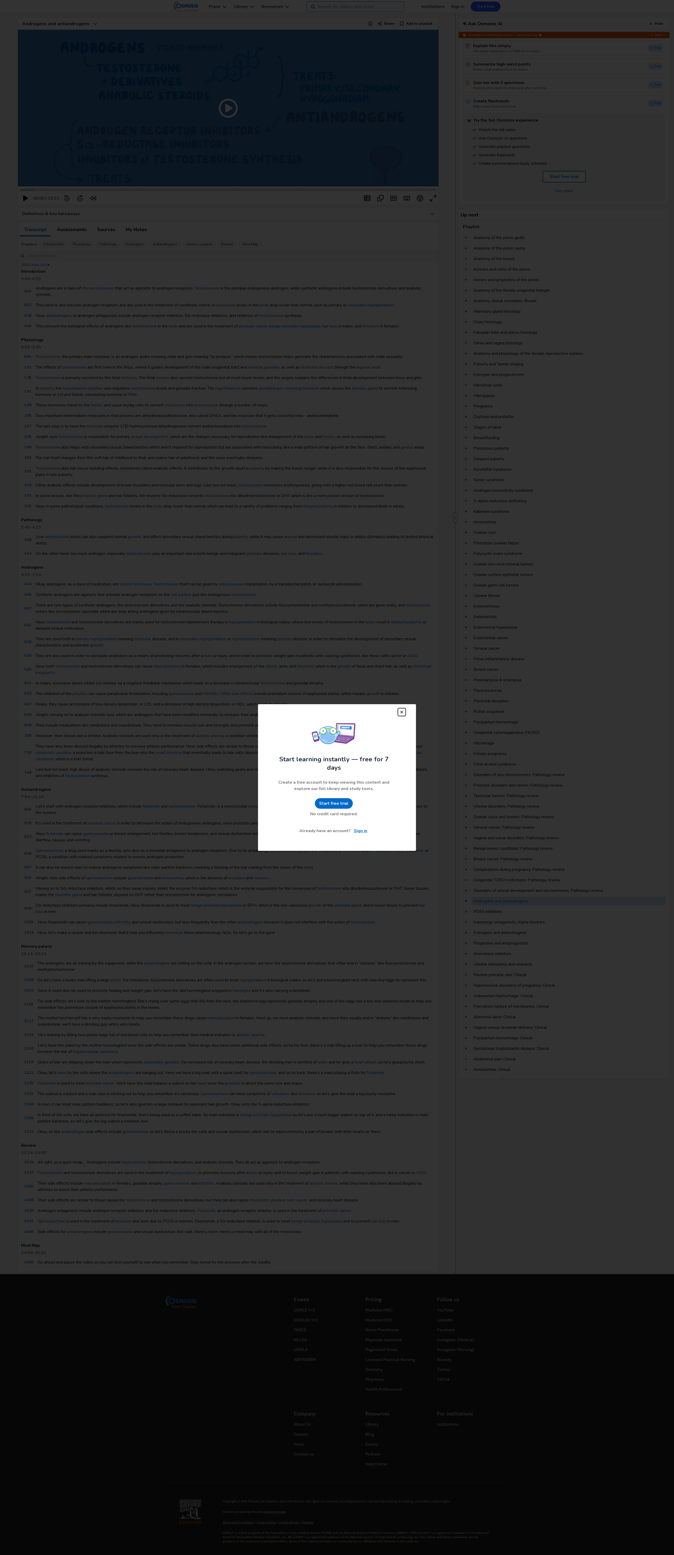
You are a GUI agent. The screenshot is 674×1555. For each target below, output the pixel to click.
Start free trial (334, 803)
